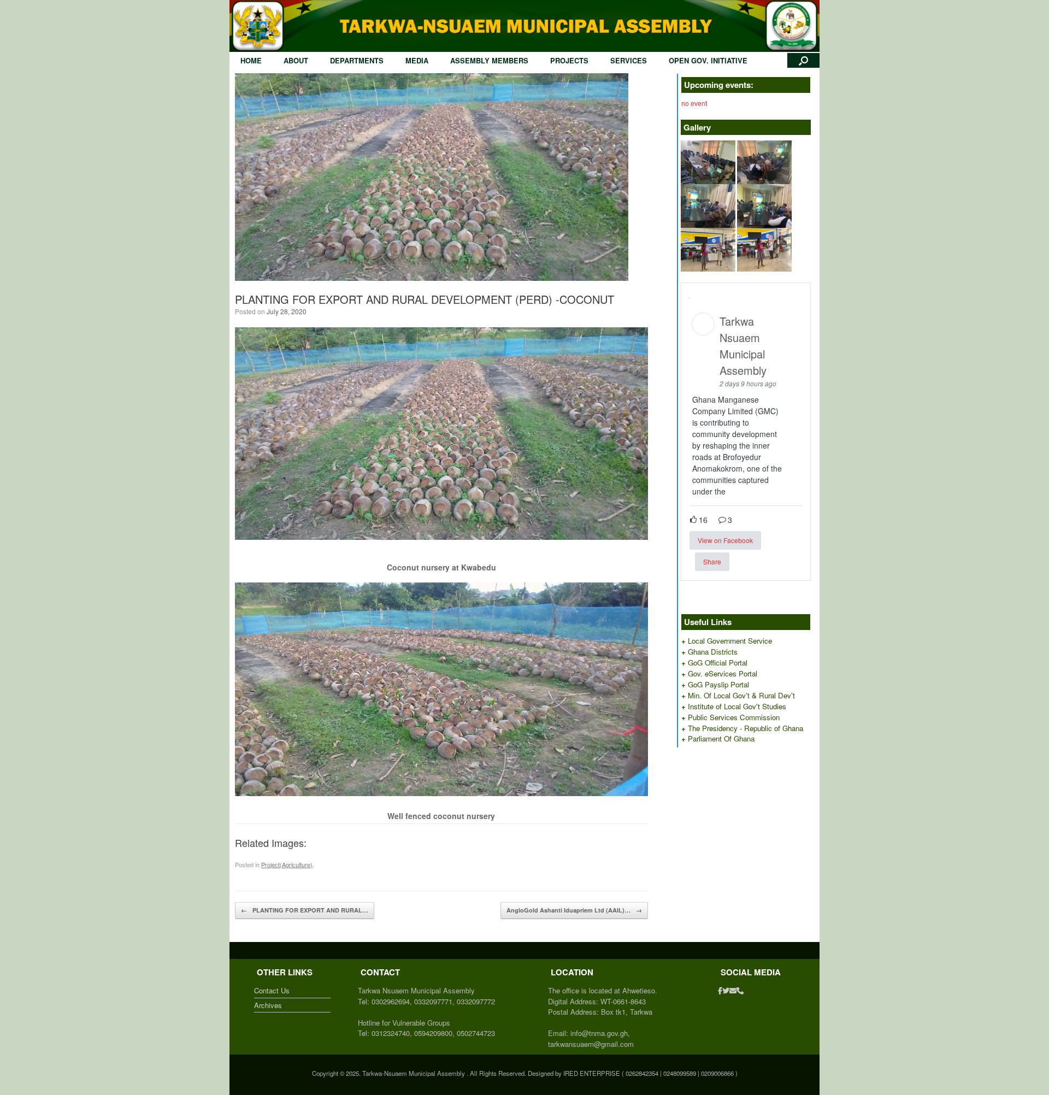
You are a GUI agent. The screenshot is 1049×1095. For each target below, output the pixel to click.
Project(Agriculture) (287, 864)
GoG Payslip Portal (718, 684)
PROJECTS (569, 60)
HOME (251, 60)
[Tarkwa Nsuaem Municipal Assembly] (524, 26)
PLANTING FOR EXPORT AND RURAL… (304, 910)
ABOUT (296, 60)
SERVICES (628, 60)
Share (712, 561)
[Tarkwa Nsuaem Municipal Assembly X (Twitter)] (725, 990)
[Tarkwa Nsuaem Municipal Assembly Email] (732, 990)
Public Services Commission (734, 717)
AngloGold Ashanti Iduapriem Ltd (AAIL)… (574, 910)
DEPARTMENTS (357, 60)
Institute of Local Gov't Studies (737, 706)
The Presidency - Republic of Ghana (745, 728)
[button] (803, 60)
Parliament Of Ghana (721, 738)
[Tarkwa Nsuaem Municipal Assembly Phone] (740, 990)
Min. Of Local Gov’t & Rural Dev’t (741, 695)
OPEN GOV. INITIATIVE (708, 60)
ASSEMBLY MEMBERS (489, 60)
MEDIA (416, 60)
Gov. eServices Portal (722, 673)
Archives (268, 1005)
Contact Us (272, 990)
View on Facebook (725, 540)
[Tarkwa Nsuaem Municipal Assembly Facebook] (720, 990)
